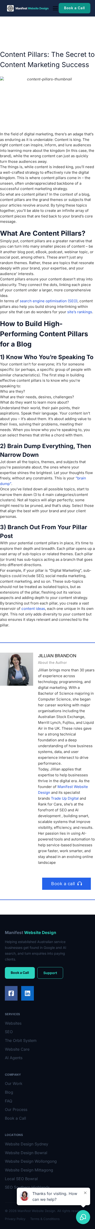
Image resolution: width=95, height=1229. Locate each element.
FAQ (8, 1101)
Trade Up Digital (65, 798)
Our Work (13, 1083)
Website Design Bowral (26, 1152)
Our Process (16, 1109)
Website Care (17, 1049)
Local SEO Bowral (21, 1178)
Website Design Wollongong (31, 1161)
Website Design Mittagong (29, 1170)
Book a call (63, 883)
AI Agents (13, 1057)
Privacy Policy (15, 1219)
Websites (13, 1023)
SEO (9, 1031)
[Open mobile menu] (55, 8)
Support (50, 973)
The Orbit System (21, 1040)
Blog (9, 1092)
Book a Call (74, 8)
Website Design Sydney (26, 1144)
